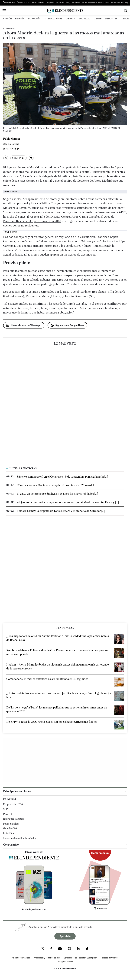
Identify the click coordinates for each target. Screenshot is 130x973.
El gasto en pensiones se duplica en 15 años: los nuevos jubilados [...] (57, 493)
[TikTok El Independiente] (87, 949)
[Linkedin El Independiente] (78, 949)
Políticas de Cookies (109, 957)
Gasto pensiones (112, 2)
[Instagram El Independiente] (69, 949)
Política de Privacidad (21, 957)
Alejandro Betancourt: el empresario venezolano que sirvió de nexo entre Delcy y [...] (68, 502)
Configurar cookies (65, 961)
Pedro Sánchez (11, 823)
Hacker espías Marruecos (92, 2)
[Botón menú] (4, 10)
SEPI (6, 809)
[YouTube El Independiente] (60, 949)
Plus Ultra (8, 814)
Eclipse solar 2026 (13, 804)
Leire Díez (8, 833)
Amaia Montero (38, 2)
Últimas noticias (23, 2)
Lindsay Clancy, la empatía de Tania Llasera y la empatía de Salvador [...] (61, 510)
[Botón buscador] (125, 10)
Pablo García (11, 138)
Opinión (7, 18)
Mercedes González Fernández (19, 837)
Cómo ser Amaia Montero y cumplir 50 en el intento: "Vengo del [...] (57, 485)
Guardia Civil (10, 828)
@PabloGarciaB (11, 144)
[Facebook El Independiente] (51, 949)
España (20, 18)
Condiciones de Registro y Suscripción (80, 957)
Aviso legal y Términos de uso (47, 957)
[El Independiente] (65, 11)
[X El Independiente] (43, 949)
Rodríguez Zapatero (13, 818)
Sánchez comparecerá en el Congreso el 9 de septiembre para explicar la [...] (62, 476)
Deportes (111, 18)
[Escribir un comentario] (31, 158)
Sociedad (85, 18)
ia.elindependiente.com (34, 909)
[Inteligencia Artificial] (34, 903)
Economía (34, 18)
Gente (98, 18)
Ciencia (70, 18)
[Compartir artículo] (5, 158)
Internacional (53, 18)
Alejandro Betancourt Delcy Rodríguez (63, 2)
